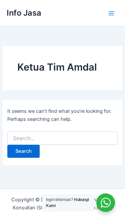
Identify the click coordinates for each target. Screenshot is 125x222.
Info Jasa (24, 13)
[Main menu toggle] (111, 13)
